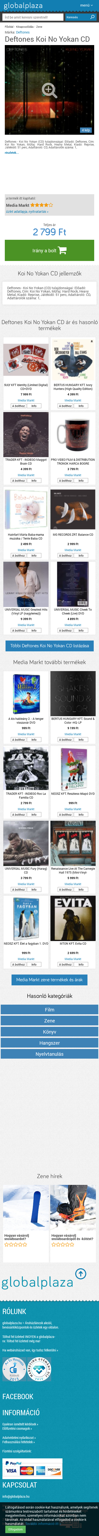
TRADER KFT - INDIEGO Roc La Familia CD (26, 795)
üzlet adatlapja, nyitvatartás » (27, 211)
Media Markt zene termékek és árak (49, 979)
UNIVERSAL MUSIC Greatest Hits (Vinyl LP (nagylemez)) (26, 611)
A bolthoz (18, 406)
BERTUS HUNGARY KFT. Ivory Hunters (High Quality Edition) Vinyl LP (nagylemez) (73, 387)
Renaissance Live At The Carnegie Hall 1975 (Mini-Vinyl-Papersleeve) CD (73, 870)
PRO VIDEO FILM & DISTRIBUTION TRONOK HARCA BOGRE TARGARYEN (73, 461)
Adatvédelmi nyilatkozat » (19, 1437)
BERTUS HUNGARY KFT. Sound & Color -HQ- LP (72, 720)
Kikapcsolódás (25, 26)
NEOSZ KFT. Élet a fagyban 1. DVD (26, 943)
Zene (39, 26)
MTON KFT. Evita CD (73, 943)
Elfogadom (15, 1529)
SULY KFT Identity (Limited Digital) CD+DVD (26, 387)
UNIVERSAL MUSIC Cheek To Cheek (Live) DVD (73, 611)
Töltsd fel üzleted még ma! (23, 1341)
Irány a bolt (45, 250)
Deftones (23, 32)
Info (34, 406)
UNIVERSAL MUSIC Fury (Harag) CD (26, 870)
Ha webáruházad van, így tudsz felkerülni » (30, 1350)
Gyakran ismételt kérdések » (20, 1424)
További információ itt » (43, 1523)
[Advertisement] (49, 1116)
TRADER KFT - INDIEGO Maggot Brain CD (26, 461)
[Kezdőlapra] (22, 9)
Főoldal (9, 26)
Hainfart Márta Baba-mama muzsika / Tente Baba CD (26, 536)
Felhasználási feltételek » (18, 1442)
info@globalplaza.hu (16, 1496)
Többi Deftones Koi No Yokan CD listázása (49, 645)
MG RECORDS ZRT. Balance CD (73, 534)
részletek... (12, 152)
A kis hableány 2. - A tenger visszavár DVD (25, 720)
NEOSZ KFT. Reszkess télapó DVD (73, 793)
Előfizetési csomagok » (17, 1428)
